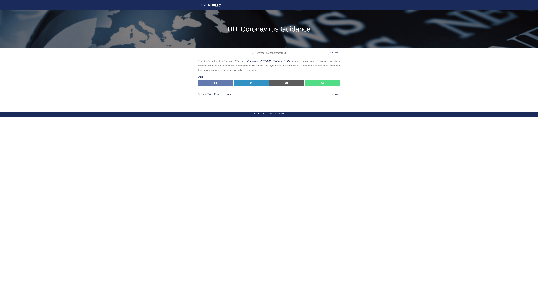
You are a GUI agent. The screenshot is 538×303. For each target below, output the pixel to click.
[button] (334, 53)
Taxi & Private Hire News (219, 94)
